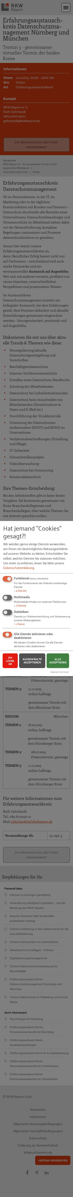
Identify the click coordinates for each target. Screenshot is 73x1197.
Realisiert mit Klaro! (60, 672)
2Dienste (20, 605)
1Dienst (19, 623)
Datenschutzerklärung (18, 568)
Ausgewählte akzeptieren (32, 661)
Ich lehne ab (10, 660)
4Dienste (20, 590)
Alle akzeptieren (57, 661)
